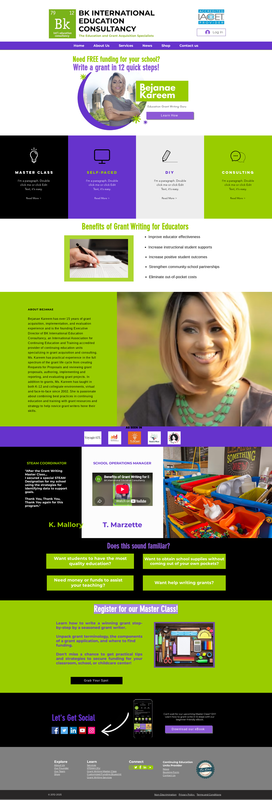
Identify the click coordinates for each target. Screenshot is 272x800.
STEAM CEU (93, 768)
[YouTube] (82, 730)
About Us (59, 765)
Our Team (59, 771)
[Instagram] (91, 730)
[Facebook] (55, 730)
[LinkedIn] (73, 730)
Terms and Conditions (209, 794)
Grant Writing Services (99, 777)
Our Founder (61, 768)
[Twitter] (64, 730)
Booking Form (171, 772)
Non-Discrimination (165, 794)
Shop (57, 774)
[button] (102, 198)
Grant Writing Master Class (102, 771)
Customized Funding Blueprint (104, 774)
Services (91, 765)
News (166, 769)
